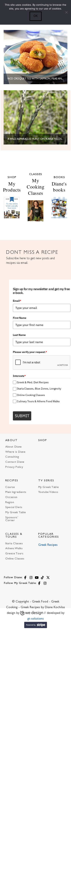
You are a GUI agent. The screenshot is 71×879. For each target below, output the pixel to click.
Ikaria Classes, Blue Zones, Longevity (39, 388)
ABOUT (11, 440)
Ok (36, 16)
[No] (66, 12)
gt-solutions (35, 618)
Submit (22, 415)
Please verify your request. (30, 352)
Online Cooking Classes (31, 395)
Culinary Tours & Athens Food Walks (38, 401)
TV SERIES (46, 480)
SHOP (42, 440)
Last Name (19, 335)
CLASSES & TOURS (14, 535)
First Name (19, 318)
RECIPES (11, 480)
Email (17, 300)
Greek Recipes (48, 545)
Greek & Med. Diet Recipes (33, 382)
